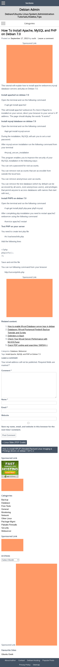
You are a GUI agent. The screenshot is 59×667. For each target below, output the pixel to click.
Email (4, 407)
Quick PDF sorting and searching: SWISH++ (28, 345)
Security (5, 528)
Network (5, 515)
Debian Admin (29, 9)
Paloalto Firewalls (9, 525)
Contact (21, 660)
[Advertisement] (29, 64)
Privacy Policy (24, 664)
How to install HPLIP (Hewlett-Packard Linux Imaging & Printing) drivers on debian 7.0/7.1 (27, 450)
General (5, 509)
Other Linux (6, 518)
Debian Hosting (33, 660)
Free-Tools (6, 506)
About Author (10, 660)
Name (4, 399)
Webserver (23, 351)
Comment (6, 371)
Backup (4, 500)
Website (5, 415)
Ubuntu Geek (7, 654)
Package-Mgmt (8, 521)
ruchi (34, 38)
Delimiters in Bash (16, 336)
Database (14, 351)
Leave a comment (46, 38)
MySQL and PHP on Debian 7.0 (29, 354)
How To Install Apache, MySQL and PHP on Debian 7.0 (29, 32)
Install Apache (11, 354)
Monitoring (6, 512)
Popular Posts (48, 660)
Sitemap (36, 664)
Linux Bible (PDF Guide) (14, 442)
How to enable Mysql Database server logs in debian (31, 326)
